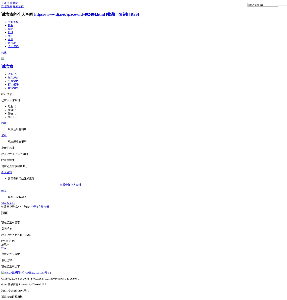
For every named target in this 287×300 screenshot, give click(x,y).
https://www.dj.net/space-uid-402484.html (69, 14)
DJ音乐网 (6, 6)
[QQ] (4, 272)
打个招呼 (13, 84)
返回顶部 (12, 296)
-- (15, 113)
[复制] (123, 14)
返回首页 (18, 6)
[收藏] (111, 14)
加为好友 (13, 77)
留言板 (12, 42)
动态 (10, 28)
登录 (15, 2)
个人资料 (13, 46)
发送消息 (13, 88)
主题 (10, 39)
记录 (10, 32)
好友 (4, 248)
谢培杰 (7, 66)
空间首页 (13, 21)
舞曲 (10, 25)
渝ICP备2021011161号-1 (35, 272)
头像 (4, 52)
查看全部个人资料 (70, 184)
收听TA (12, 74)
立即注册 (6, 2)
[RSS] (134, 14)
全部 (12, 203)
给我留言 (13, 81)
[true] (282, 5)
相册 (10, 35)
